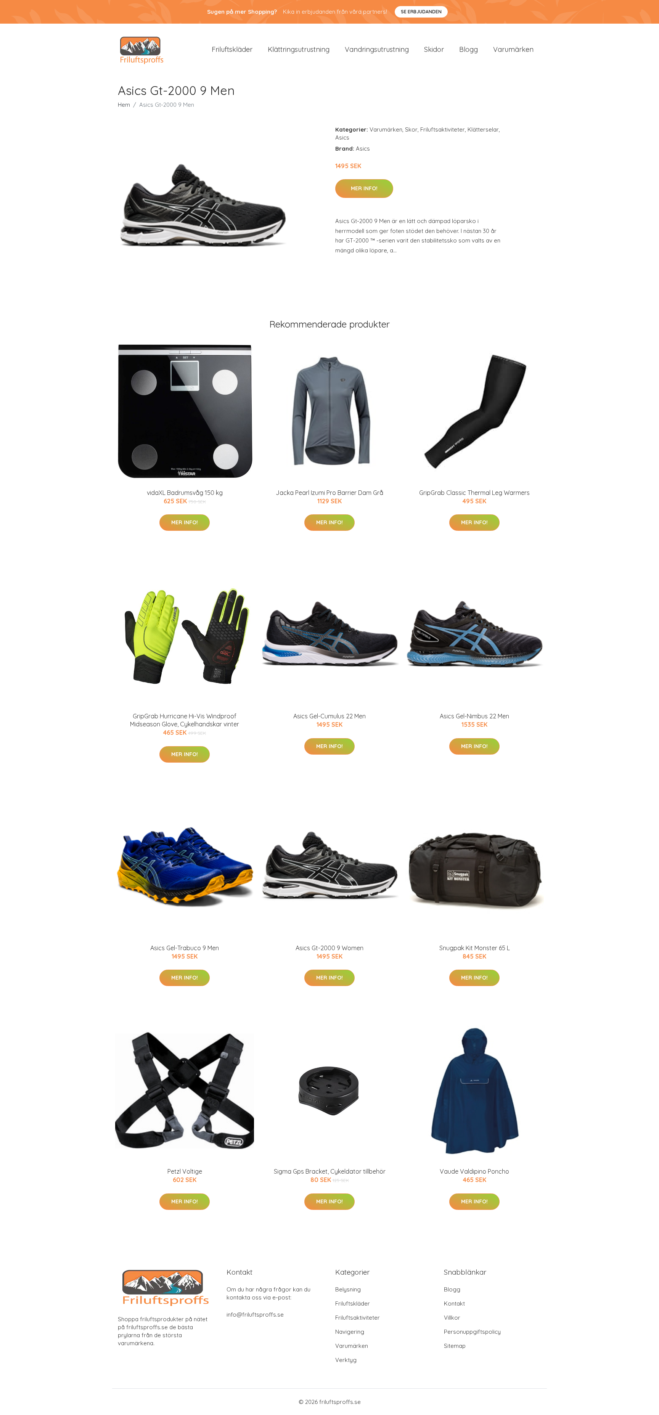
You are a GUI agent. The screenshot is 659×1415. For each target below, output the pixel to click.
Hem (124, 104)
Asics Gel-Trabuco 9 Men (184, 948)
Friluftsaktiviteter (442, 129)
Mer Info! (364, 188)
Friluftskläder (232, 49)
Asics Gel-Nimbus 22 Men (474, 716)
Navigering (349, 1331)
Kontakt (454, 1303)
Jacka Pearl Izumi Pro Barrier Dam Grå (329, 492)
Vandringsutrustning (377, 49)
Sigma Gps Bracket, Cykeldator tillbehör (330, 1171)
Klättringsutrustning (299, 49)
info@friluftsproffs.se (255, 1314)
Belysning (348, 1289)
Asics (342, 137)
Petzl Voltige (184, 1171)
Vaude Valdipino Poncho (474, 1171)
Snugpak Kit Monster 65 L (474, 948)
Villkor (452, 1317)
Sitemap (455, 1345)
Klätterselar (483, 129)
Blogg (468, 49)
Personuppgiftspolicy (472, 1331)
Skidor (434, 49)
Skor (411, 129)
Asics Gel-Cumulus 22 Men (329, 716)
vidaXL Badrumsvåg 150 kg (185, 492)
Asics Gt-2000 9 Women (329, 948)
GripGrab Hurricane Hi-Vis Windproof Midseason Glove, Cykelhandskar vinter (184, 720)
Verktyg (346, 1360)
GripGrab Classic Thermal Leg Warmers (474, 492)
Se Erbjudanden (421, 11)
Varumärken (513, 49)
